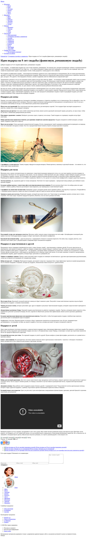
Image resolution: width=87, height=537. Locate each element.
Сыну (9, 30)
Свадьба (9, 38)
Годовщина (7, 510)
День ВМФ (10, 47)
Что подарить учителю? (14, 52)
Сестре (9, 24)
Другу (9, 13)
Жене (9, 16)
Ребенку (6, 26)
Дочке (9, 32)
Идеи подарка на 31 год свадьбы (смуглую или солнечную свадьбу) (64, 450)
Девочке (9, 29)
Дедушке (10, 9)
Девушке (10, 21)
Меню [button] (2, 1)
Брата (9, 12)
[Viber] (6, 443)
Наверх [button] (3, 535)
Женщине (7, 15)
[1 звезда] (4, 437)
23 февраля (10, 42)
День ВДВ (10, 49)
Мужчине (7, 4)
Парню (9, 10)
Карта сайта (7, 531)
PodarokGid (4, 56)
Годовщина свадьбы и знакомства (17, 36)
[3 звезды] (16, 437)
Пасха (9, 45)
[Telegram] (9, 443)
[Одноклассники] (4, 443)
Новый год (10, 39)
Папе (8, 7)
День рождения (11, 35)
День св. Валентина (10, 519)
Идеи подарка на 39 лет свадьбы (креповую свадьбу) (51, 447)
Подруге (9, 22)
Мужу (9, 6)
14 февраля (10, 41)
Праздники (7, 33)
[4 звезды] (22, 437)
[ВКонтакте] (2, 443)
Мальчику (10, 27)
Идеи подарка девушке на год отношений (42, 449)
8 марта (9, 44)
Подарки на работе (9, 53)
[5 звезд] (28, 437)
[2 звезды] (10, 437)
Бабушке (9, 19)
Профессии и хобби (9, 50)
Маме (9, 18)
